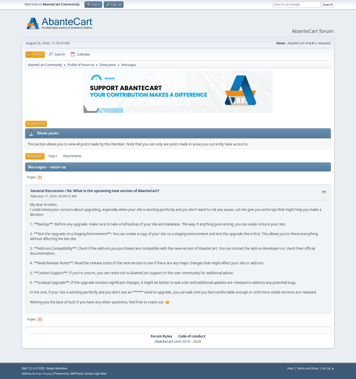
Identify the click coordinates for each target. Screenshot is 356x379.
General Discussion (47, 190)
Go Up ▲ (328, 368)
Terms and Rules (308, 368)
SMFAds (27, 373)
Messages (34, 156)
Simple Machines (56, 368)
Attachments (72, 156)
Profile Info (36, 123)
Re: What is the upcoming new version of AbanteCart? (113, 190)
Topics (52, 156)
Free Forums (44, 373)
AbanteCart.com (168, 341)
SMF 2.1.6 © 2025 (33, 368)
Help (290, 368)
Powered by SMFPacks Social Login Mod (80, 373)
